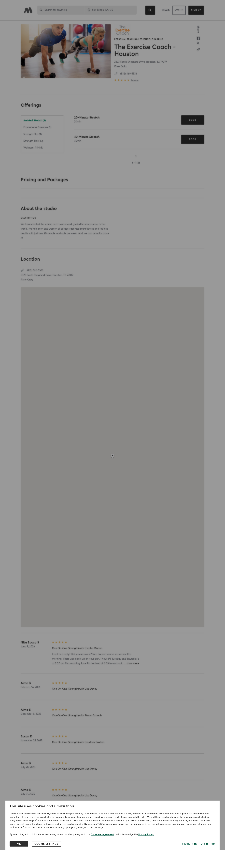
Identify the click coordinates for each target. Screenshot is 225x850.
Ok (19, 844)
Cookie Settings (46, 844)
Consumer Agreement (102, 834)
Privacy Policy (146, 834)
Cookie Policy (208, 844)
